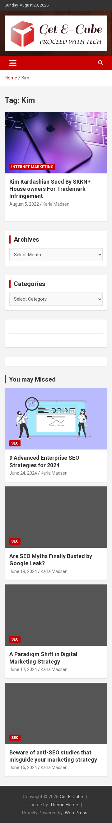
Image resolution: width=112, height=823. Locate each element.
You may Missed (32, 379)
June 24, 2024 (23, 473)
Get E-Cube (71, 796)
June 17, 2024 (23, 669)
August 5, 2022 (24, 204)
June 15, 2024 (23, 767)
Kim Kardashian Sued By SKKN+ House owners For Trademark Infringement (50, 188)
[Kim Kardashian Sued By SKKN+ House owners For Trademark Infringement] (56, 142)
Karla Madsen (56, 204)
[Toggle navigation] (13, 63)
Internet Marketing (32, 167)
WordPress (76, 813)
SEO (15, 443)
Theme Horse (64, 804)
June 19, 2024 (23, 571)
